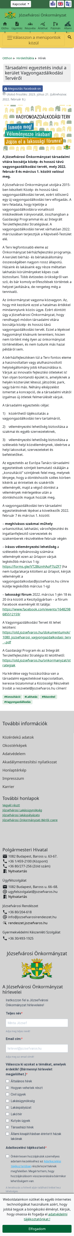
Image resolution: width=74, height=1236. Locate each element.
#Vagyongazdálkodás (17, 702)
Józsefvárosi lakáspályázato (21, 815)
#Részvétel (48, 697)
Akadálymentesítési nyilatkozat (29, 761)
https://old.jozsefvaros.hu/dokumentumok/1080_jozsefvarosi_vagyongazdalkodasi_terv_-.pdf (36, 637)
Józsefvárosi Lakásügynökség (22, 810)
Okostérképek (14, 745)
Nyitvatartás (17, 871)
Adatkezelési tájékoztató (25, 1148)
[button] (69, 38)
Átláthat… (43, 27)
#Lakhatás (31, 697)
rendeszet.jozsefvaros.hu (27, 923)
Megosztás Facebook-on (24, 89)
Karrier (8, 786)
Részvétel (30, 27)
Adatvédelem (13, 753)
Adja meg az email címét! (20, 1056)
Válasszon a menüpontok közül (37, 40)
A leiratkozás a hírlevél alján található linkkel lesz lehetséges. (33, 1189)
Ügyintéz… (17, 27)
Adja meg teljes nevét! (18, 1031)
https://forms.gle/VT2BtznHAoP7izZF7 (31, 566)
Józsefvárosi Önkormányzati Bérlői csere (30, 820)
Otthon (5, 27)
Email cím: (13, 1039)
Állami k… (68, 30)
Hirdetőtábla (25, 58)
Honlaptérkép (14, 770)
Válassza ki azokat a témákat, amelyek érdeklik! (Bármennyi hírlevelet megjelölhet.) (36, 1069)
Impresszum (13, 778)
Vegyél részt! (11, 805)
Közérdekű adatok (18, 737)
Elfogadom (37, 1229)
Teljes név (13, 1013)
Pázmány (55, 30)
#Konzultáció (12, 697)
